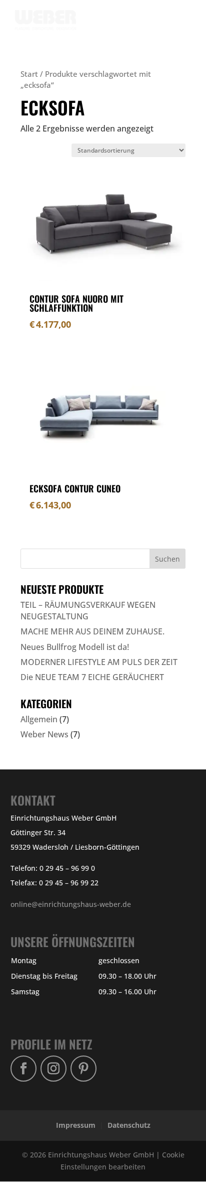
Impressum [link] (76, 1125)
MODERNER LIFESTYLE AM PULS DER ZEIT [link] (99, 662)
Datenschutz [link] (129, 1125)
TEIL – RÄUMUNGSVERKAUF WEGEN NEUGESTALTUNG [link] (88, 610)
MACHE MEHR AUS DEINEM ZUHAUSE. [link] (92, 631)
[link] (49, 19)
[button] (178, 26)
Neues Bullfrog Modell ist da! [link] (74, 646)
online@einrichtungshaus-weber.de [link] (70, 904)
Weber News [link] (44, 734)
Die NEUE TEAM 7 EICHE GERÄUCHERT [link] (92, 677)
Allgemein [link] (39, 719)
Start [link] (29, 74)
